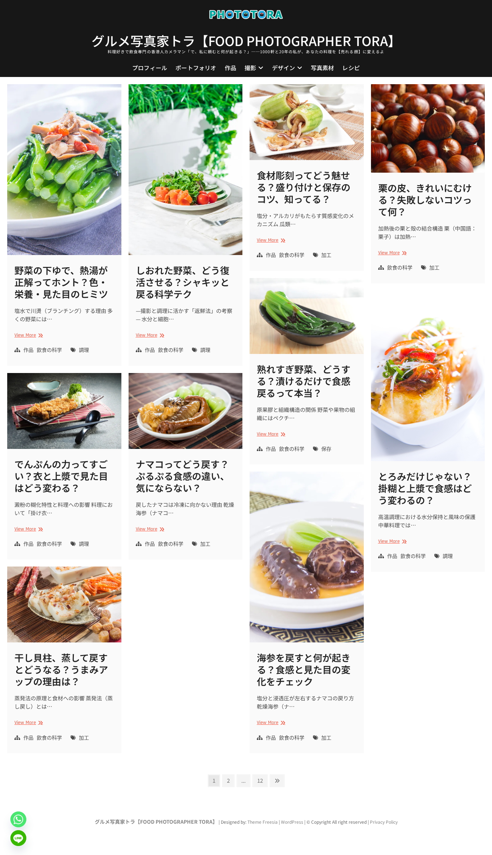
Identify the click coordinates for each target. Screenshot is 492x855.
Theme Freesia (262, 822)
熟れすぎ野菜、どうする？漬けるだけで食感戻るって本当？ (303, 380)
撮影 (250, 67)
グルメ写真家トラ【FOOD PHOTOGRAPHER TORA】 (246, 40)
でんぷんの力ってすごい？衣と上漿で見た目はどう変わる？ (61, 475)
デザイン (283, 67)
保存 (326, 449)
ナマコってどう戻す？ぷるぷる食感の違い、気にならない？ (182, 475)
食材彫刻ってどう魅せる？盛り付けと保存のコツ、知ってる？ (303, 186)
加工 (326, 255)
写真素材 (322, 67)
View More (27, 335)
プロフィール (149, 67)
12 (262, 780)
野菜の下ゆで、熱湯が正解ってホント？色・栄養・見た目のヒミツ (61, 281)
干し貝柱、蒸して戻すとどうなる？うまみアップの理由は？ (61, 669)
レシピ (351, 67)
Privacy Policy (384, 822)
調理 (84, 350)
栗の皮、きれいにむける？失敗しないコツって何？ (425, 199)
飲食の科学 (49, 350)
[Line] (18, 838)
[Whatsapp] (18, 819)
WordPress (292, 822)
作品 (230, 67)
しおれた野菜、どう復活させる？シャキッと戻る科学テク (182, 281)
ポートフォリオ (195, 67)
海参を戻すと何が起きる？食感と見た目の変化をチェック (303, 669)
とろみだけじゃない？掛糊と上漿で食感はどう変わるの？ (425, 487)
